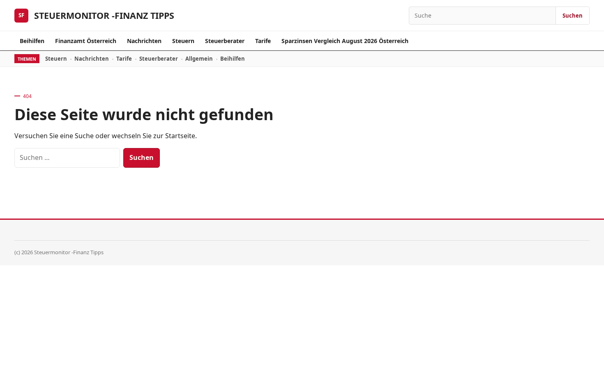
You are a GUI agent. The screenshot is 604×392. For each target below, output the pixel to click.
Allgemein (199, 58)
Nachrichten (144, 41)
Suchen (573, 15)
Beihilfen (32, 41)
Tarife (263, 41)
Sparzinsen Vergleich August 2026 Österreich (344, 41)
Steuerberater (224, 41)
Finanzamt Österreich (85, 41)
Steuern (183, 41)
